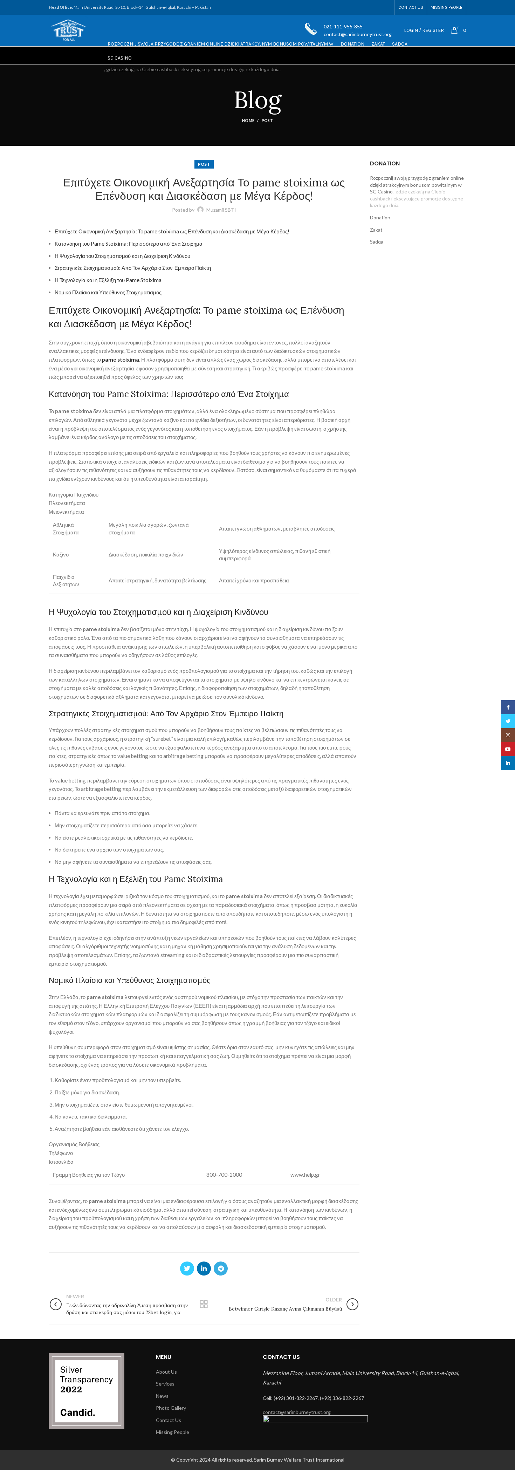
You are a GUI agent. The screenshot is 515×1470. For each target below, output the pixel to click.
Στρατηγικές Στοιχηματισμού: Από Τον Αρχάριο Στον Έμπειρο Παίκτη (133, 268)
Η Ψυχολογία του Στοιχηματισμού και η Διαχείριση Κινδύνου (122, 256)
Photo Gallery (171, 1408)
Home (248, 120)
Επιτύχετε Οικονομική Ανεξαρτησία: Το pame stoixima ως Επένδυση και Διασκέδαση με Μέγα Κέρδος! (172, 231)
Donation (380, 217)
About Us (166, 1372)
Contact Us (168, 1420)
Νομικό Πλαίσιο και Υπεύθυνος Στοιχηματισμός (108, 292)
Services (165, 1384)
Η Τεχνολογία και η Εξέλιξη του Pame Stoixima (108, 280)
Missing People (172, 1432)
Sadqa (376, 242)
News (162, 1396)
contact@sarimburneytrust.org (297, 1412)
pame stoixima (120, 359)
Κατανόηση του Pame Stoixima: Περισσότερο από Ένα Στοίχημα (128, 243)
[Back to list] (204, 1304)
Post (267, 120)
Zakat (376, 230)
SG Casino (120, 58)
